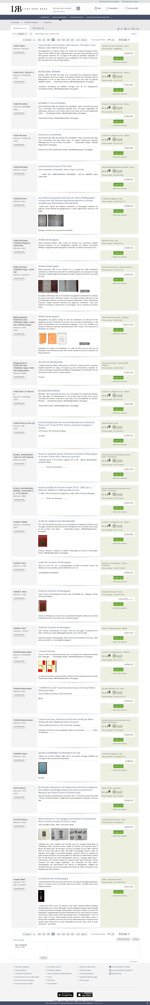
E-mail (137, 29)
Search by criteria (59, 12)
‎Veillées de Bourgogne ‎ (48, 266)
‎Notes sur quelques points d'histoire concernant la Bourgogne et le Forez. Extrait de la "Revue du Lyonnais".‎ (67, 455)
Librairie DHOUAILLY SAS (110, 689)
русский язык (90, 1001)
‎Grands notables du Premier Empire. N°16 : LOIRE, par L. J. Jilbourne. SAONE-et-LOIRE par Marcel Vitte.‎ (65, 488)
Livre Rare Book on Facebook (121, 970)
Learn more (98, 1003)
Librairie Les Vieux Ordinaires (112, 46)
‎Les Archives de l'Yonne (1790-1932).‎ (55, 166)
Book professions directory (98, 17)
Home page (45, 17)
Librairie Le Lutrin (108, 241)
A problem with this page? (88, 977)
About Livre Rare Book (87, 967)
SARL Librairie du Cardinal (111, 317)
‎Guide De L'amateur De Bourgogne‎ (54, 562)
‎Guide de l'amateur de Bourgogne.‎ (54, 627)
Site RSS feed (116, 973)
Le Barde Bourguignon (110, 199)
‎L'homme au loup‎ (46, 651)
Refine (133, 34)
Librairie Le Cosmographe (111, 563)
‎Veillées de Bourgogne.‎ (48, 239)
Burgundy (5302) (19, 28)
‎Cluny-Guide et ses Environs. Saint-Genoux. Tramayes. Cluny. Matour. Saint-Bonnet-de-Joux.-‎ (67, 46)
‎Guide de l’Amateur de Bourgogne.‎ (54, 591)
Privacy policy (84, 980)
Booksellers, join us (54, 967)
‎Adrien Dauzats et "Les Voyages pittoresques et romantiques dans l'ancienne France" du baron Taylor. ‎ (67, 820)
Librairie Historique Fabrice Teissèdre (115, 167)
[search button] (78, 8)
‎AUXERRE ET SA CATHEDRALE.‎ (52, 103)
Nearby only (54, 34)
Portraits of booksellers (23, 973)
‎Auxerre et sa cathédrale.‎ (50, 134)
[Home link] (29, 9)
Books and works (59, 17)
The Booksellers (76, 17)
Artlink (104, 879)
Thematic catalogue (31, 22)
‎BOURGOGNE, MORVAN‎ (49, 71)
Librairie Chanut (107, 423)
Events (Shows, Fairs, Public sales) (27, 977)
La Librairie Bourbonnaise (111, 820)
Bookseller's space (131, 1)
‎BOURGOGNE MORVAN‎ (49, 390)
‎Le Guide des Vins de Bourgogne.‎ (53, 878)
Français (80, 1001)
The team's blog (85, 970)
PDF (121, 29)
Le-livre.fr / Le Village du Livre (112, 72)
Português (71, 1001)
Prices (49, 977)
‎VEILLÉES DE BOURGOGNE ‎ (50, 362)
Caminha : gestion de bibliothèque (59, 973)
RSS (129, 29)
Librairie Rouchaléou (109, 363)
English (56, 1001)
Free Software (52, 984)
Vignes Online (107, 788)
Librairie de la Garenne (110, 267)
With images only (42, 34)
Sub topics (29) (38, 28)
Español (63, 1001)
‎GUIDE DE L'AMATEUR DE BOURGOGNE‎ (56, 521)
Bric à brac (51, 980)
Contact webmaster (86, 973)
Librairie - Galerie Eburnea (111, 628)
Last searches (18, 940)
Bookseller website (54, 970)
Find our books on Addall (24, 984)
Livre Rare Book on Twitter (120, 967)
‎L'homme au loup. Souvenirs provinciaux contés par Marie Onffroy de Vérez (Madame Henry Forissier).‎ (65, 720)
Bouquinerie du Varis (109, 592)
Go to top (133, 961)
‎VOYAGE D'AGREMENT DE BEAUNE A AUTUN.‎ (59, 753)
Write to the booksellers (110, 1)
